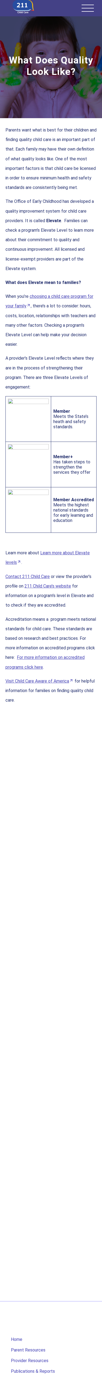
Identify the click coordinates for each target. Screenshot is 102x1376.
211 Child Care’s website (47, 586)
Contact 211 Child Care (27, 576)
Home (16, 1339)
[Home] (23, 7)
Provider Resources (29, 1360)
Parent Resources (28, 1350)
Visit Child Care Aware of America (37, 681)
